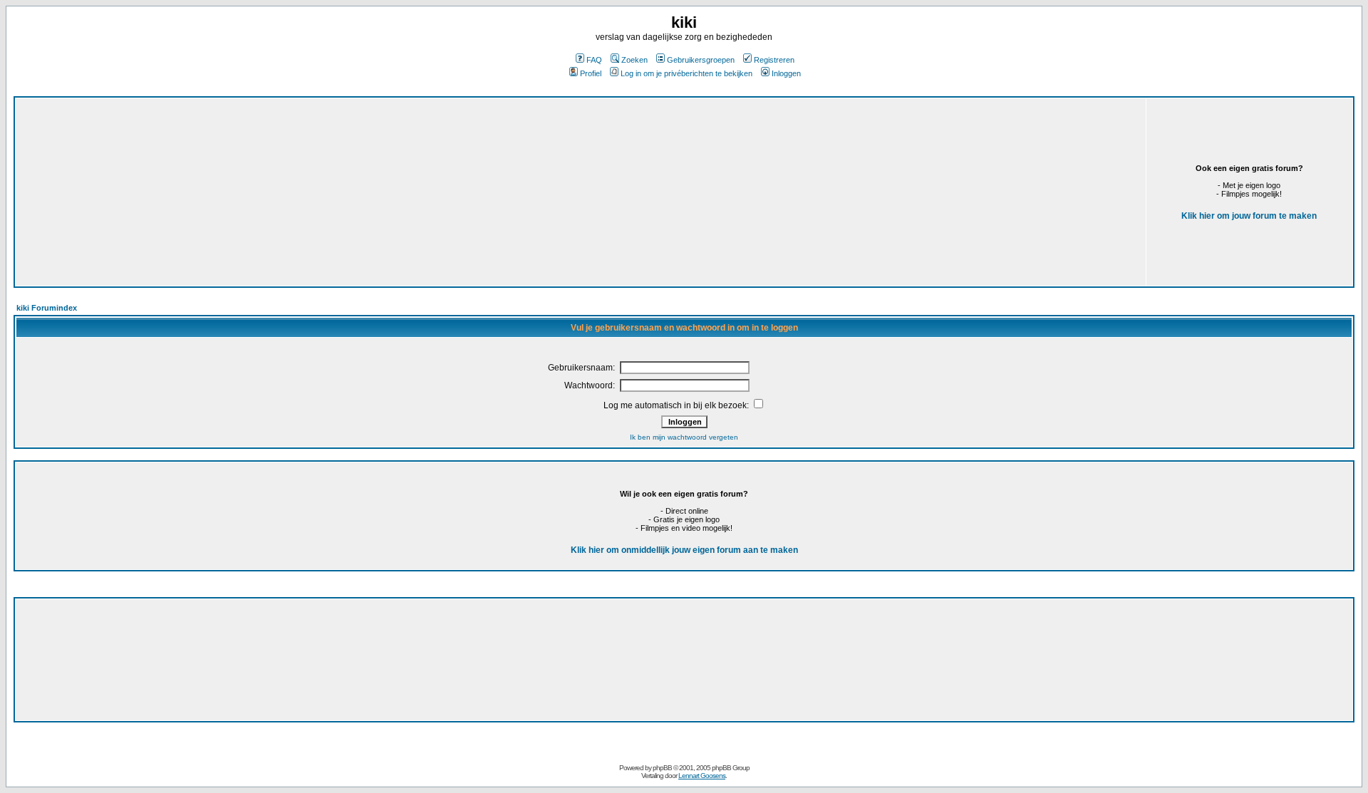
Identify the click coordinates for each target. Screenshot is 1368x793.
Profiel (590, 73)
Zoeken (634, 60)
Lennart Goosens (701, 775)
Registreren (774, 60)
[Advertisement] (394, 192)
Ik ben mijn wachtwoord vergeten (684, 437)
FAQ (594, 60)
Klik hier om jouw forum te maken (1249, 216)
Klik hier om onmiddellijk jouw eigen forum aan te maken (684, 550)
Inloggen (786, 73)
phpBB (662, 768)
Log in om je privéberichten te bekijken (686, 73)
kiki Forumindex (46, 308)
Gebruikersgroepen (701, 60)
